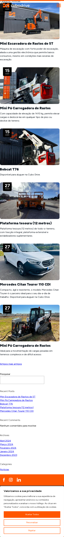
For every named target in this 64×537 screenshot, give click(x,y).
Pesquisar (5, 374)
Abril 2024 (5, 440)
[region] (32, 511)
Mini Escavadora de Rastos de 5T (17, 396)
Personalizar (32, 522)
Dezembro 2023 (8, 455)
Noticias (4, 469)
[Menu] (59, 5)
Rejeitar (32, 530)
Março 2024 (6, 444)
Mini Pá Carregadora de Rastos (16, 400)
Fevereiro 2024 (8, 447)
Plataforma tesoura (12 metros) (17, 407)
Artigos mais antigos (11, 364)
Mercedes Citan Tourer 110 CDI (17, 411)
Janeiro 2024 (7, 451)
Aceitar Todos (32, 514)
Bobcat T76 (6, 403)
